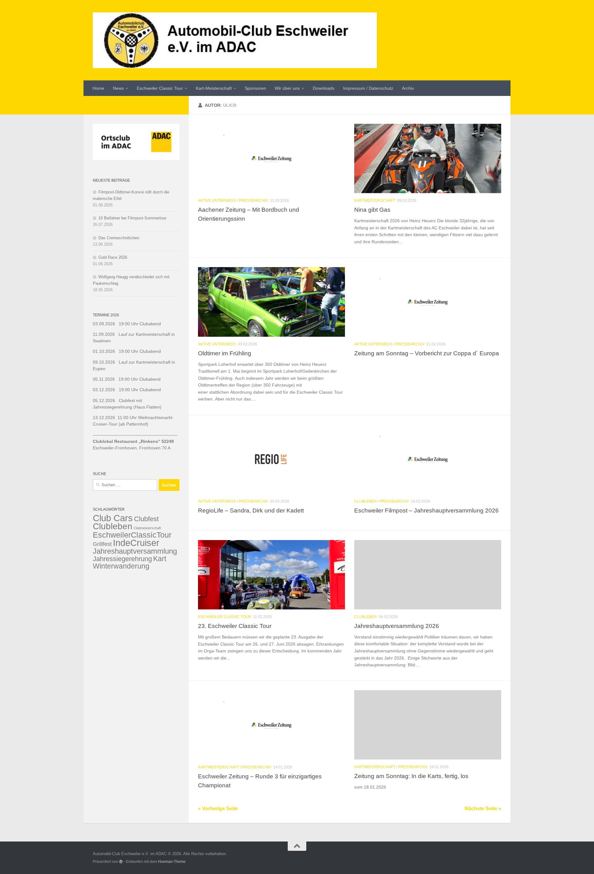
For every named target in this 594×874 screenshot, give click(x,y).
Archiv (408, 88)
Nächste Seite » (483, 808)
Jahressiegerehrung (122, 559)
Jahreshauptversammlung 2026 (396, 625)
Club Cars (113, 518)
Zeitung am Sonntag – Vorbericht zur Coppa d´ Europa (426, 353)
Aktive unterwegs (217, 200)
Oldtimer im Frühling (224, 353)
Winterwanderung (121, 566)
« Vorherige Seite (218, 808)
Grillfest (102, 544)
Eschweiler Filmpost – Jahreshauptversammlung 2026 (426, 510)
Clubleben (365, 501)
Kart (159, 559)
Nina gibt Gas (372, 209)
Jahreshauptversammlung (135, 551)
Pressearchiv (253, 200)
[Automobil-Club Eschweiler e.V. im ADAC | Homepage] (235, 40)
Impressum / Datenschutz (368, 88)
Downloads (323, 88)
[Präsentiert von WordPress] (121, 861)
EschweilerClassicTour (132, 534)
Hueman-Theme (172, 861)
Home (98, 88)
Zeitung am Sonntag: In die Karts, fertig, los (411, 775)
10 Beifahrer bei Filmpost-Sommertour (132, 218)
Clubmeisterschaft (147, 528)
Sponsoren (255, 88)
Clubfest (146, 519)
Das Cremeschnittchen (118, 238)
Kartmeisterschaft (374, 200)
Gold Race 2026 (112, 257)
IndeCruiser (136, 543)
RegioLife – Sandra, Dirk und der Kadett (251, 510)
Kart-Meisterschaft (214, 88)
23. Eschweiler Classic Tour (234, 625)
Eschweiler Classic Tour (160, 88)
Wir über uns (287, 88)
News (118, 88)
